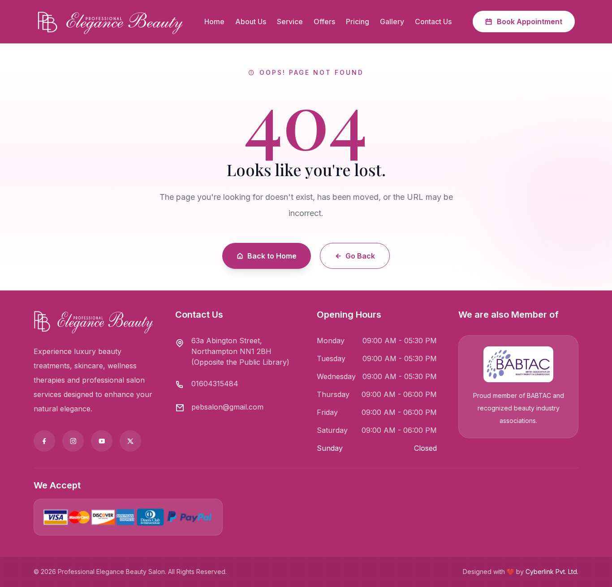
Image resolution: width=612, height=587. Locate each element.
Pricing (357, 21)
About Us (250, 21)
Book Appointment (529, 21)
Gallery (392, 21)
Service (290, 21)
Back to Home (272, 255)
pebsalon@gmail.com (227, 406)
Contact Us (433, 21)
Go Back (360, 255)
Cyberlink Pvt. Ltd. (552, 571)
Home (214, 21)
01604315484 (214, 383)
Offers (324, 21)
